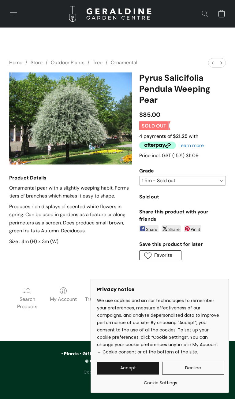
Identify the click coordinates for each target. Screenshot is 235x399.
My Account (63, 299)
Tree (98, 62)
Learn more (191, 145)
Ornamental (124, 62)
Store (37, 62)
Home (15, 62)
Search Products (27, 303)
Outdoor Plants (67, 62)
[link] (160, 380)
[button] (117, 13)
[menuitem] (212, 62)
